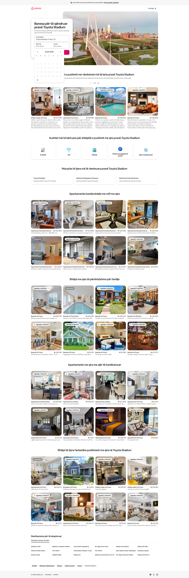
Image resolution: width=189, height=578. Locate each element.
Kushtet (55, 575)
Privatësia (48, 575)
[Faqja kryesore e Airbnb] (36, 8)
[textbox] (43, 46)
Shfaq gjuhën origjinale (111, 2)
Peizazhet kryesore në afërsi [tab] (40, 540)
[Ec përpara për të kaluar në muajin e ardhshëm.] (60, 51)
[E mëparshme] (90, 83)
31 (37, 80)
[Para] (98, 83)
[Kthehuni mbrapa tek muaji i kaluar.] (37, 51)
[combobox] (52, 39)
